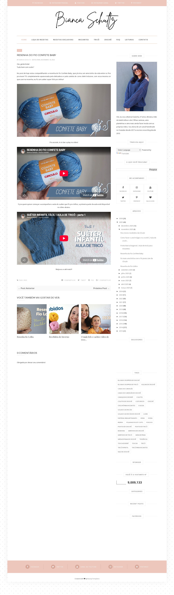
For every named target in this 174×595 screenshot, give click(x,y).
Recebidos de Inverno (59, 337)
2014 (121, 327)
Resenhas (121, 431)
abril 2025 (125, 284)
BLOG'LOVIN (150, 201)
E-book (141, 405)
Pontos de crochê (125, 426)
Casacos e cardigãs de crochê (129, 393)
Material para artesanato (127, 418)
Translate (125, 153)
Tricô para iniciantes (140, 447)
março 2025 (125, 288)
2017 (121, 316)
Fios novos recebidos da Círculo (133, 233)
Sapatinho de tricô (125, 435)
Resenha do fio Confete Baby (132, 253)
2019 (121, 309)
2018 (121, 313)
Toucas (135, 443)
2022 (121, 298)
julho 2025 (125, 273)
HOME (24, 40)
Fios (19, 50)
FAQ (118, 40)
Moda (150, 418)
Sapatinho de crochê (136, 431)
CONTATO (143, 40)
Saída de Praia (140, 435)
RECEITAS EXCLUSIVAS (63, 40)
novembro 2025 (127, 229)
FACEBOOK (123, 191)
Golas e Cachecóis (125, 410)
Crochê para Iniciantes (126, 405)
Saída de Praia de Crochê (127, 439)
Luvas (145, 414)
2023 (121, 295)
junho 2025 (125, 277)
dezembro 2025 (127, 226)
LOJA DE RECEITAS (40, 40)
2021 (121, 302)
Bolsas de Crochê (148, 384)
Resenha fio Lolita (25, 337)
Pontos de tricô (141, 426)
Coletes (139, 397)
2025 (121, 222)
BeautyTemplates (93, 579)
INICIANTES (83, 40)
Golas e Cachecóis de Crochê (129, 414)
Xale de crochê (123, 452)
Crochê (150, 401)
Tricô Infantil (123, 447)
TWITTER (123, 201)
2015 (121, 324)
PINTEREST (136, 201)
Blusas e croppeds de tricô (128, 384)
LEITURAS (129, 40)
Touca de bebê (123, 443)
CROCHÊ (108, 40)
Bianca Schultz (25, 60)
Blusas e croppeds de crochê (129, 380)
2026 (121, 218)
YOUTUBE (150, 191)
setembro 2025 (127, 270)
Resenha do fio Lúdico (129, 266)
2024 (121, 291)
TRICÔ (96, 40)
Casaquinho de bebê (125, 397)
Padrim (120, 422)
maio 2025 (125, 280)
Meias (142, 418)
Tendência (143, 439)
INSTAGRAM (136, 191)
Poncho (149, 422)
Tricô (143, 443)
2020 (121, 306)
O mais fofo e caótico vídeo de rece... (95, 338)
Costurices (140, 401)
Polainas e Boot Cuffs (134, 422)
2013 (121, 331)
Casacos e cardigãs (125, 389)
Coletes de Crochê (125, 401)
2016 (121, 320)
